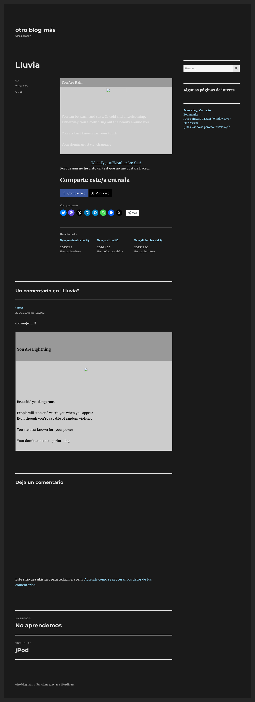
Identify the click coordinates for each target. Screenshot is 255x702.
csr (17, 80)
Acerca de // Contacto (197, 110)
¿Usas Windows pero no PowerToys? (206, 127)
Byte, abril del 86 (108, 240)
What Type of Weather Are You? (116, 163)
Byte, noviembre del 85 (74, 240)
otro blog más (35, 29)
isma (19, 308)
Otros (18, 91)
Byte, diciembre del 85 (148, 240)
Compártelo (76, 193)
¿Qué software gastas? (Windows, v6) (207, 118)
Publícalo (103, 193)
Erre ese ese (190, 123)
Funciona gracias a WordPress (55, 684)
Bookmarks (190, 114)
